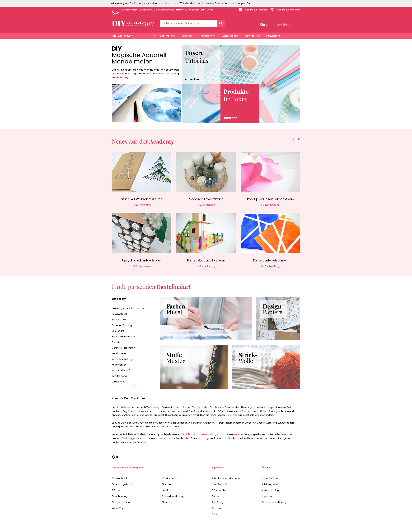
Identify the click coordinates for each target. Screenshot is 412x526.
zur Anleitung (120, 77)
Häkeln (165, 490)
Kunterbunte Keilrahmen (270, 260)
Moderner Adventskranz (206, 199)
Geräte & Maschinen (123, 347)
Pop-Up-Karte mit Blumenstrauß (270, 199)
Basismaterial (167, 35)
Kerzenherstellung (122, 359)
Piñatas (116, 490)
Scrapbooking (119, 496)
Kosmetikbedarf (121, 370)
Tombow (217, 508)
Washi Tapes (119, 508)
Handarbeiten (207, 35)
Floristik (116, 342)
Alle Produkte (125, 35)
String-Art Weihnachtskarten (141, 199)
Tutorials (196, 65)
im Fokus (236, 103)
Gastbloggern (129, 438)
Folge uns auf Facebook (255, 9)
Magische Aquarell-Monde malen (140, 58)
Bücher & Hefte (120, 319)
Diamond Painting (122, 325)
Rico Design (218, 502)
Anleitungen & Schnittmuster (128, 308)
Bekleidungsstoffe (122, 484)
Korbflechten (119, 364)
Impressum (268, 496)
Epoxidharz (118, 331)
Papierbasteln (252, 35)
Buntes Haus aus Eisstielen (206, 260)
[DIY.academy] (133, 23)
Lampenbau (118, 381)
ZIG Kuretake (219, 490)
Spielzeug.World (270, 484)
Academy (283, 24)
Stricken (166, 484)
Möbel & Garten (270, 478)
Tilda (214, 514)
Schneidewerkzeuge (173, 496)
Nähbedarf (187, 35)
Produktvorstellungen (207, 434)
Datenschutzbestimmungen (230, 3)
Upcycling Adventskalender (141, 260)
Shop (264, 24)
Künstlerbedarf (230, 35)
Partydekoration (121, 502)
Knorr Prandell (219, 484)
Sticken (166, 502)
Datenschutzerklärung (274, 502)
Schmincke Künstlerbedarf (226, 478)
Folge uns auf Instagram (288, 9)
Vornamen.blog (270, 490)
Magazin (238, 434)
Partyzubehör (273, 35)
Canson (216, 496)
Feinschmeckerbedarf (124, 336)
